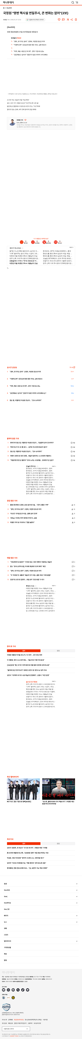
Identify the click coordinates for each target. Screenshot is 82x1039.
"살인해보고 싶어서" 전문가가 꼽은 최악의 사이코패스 (31, 55)
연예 (5, 928)
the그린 (7, 909)
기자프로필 (7, 947)
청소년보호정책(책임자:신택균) (33, 1019)
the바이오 (7, 903)
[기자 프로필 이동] (12, 122)
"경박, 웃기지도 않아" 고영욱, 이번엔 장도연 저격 (29, 41)
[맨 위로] (77, 1030)
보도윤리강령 (37, 1023)
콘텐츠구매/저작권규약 (20, 1023)
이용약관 (45, 1019)
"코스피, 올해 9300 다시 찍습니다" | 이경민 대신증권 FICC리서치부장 (58, 803)
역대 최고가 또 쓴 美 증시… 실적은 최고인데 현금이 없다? (28, 447)
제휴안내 (10, 1023)
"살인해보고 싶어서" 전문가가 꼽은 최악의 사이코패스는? (28, 393)
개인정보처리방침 (19, 1019)
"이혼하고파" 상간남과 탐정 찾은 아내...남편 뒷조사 (30, 45)
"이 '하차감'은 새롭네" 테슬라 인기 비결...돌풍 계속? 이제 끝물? (30, 575)
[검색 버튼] (73, 2)
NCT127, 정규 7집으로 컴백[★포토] (19, 802)
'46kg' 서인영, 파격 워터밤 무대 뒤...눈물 (23, 518)
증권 (5, 884)
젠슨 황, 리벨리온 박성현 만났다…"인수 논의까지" (26, 400)
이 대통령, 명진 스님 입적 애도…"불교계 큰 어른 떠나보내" (25, 660)
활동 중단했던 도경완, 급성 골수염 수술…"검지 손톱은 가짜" (29, 505)
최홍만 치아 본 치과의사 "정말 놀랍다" (22, 522)
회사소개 (4, 1019)
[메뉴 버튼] (77, 2)
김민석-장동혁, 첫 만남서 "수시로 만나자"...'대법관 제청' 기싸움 (27, 848)
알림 (5, 960)
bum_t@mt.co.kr (22, 122)
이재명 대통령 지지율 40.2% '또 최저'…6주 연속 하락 (24, 655)
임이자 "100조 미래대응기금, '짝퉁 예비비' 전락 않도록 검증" (26, 863)
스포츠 (6, 935)
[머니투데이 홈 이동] (8, 972)
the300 (9, 8)
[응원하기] (25, 120)
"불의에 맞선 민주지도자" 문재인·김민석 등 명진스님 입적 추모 (27, 670)
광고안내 (4, 1023)
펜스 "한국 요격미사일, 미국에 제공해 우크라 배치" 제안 (28, 566)
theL (6, 896)
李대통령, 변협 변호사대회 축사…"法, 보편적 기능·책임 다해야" (27, 868)
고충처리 (30, 1023)
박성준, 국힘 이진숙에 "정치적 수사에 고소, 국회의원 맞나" (25, 858)
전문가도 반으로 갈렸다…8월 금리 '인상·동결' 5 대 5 (27, 580)
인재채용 (10, 1019)
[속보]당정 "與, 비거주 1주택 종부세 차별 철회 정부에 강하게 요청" (28, 665)
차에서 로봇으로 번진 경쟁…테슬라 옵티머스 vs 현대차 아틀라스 (30, 456)
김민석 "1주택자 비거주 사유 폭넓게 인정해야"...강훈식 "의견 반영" (28, 675)
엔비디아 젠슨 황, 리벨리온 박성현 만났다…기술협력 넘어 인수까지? (32, 443)
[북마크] (76, 19)
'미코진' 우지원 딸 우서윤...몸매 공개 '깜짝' (23, 514)
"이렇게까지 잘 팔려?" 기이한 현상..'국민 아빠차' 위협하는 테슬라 (31, 562)
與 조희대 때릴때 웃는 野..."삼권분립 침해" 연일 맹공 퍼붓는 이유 (27, 853)
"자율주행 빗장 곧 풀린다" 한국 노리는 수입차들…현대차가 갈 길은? (32, 460)
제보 (5, 954)
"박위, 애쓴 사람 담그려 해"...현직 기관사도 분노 (29, 51)
